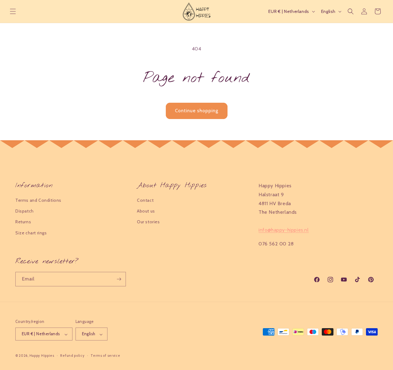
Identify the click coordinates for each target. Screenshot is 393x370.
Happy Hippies (41, 356)
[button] (13, 11)
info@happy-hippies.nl (284, 230)
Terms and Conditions (38, 200)
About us (146, 211)
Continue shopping (196, 110)
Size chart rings (31, 232)
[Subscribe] (119, 279)
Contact (145, 200)
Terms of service (105, 355)
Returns (23, 222)
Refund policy (72, 355)
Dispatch (24, 211)
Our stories (148, 222)
